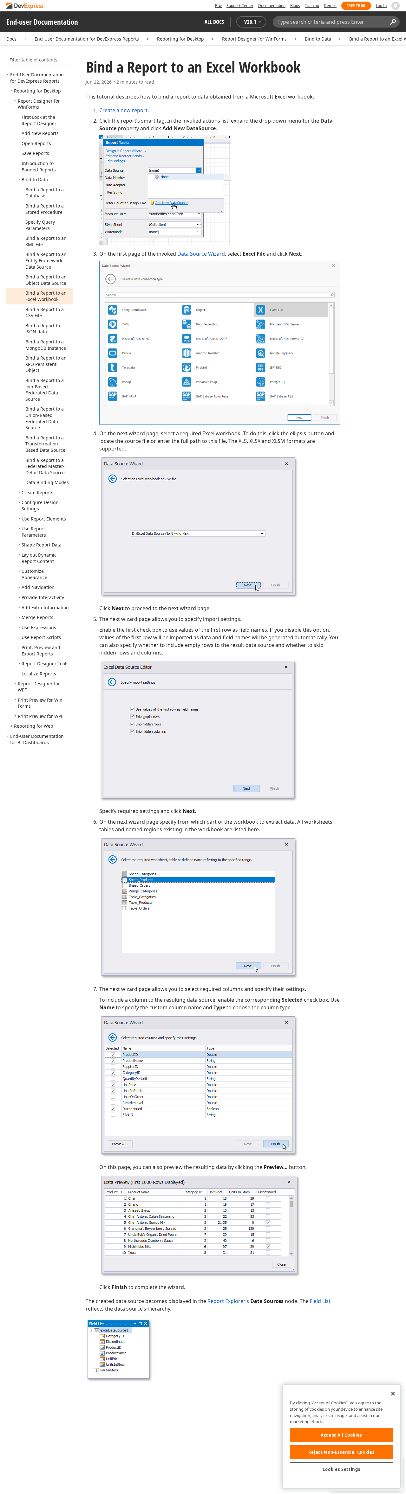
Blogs (295, 5)
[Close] (393, 1394)
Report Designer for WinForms (254, 39)
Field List (320, 1301)
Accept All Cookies (341, 1435)
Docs (11, 39)
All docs (214, 21)
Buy (218, 5)
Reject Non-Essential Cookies (341, 1452)
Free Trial (356, 6)
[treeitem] (37, 78)
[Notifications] (395, 6)
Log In (381, 5)
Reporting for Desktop (180, 39)
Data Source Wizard (201, 253)
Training (312, 5)
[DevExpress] (25, 6)
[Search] (393, 22)
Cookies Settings (342, 1469)
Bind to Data (318, 39)
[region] (341, 1436)
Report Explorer (226, 1301)
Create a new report (123, 110)
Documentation (271, 5)
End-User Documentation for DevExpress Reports (87, 39)
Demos (330, 5)
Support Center (239, 5)
